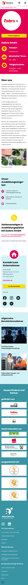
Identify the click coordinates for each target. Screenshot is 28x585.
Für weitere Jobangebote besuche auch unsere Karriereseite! (13, 235)
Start (2, 7)
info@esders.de (7, 280)
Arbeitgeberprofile (8, 7)
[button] (25, 2)
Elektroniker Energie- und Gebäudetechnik (10, 374)
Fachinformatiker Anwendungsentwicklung (10, 347)
